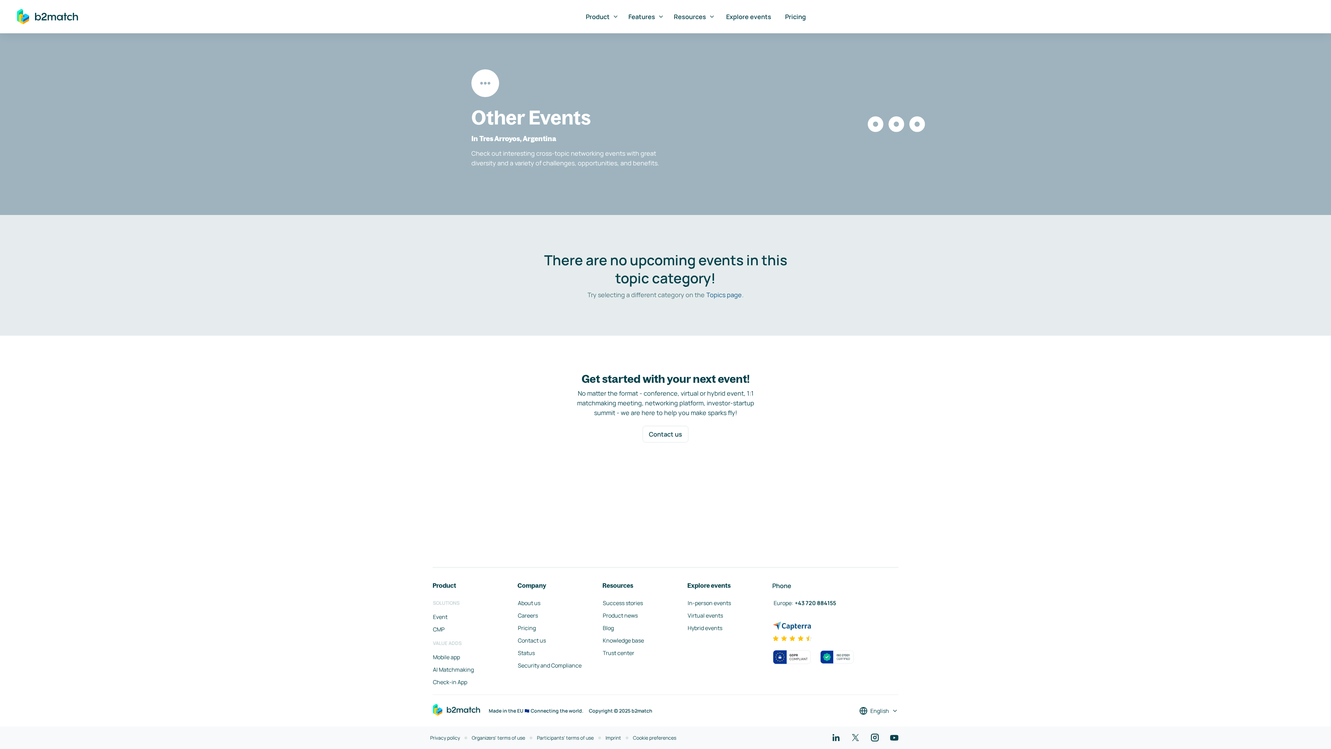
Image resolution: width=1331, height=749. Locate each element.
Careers (528, 615)
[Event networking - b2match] (47, 17)
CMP (439, 629)
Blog (608, 628)
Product (598, 16)
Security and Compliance (550, 665)
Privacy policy (445, 737)
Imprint (613, 737)
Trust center (618, 653)
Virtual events (705, 615)
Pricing (795, 16)
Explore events (748, 16)
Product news (620, 615)
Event (440, 617)
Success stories (623, 603)
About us (529, 603)
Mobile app (446, 657)
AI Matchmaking (453, 669)
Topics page (724, 295)
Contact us (665, 434)
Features (641, 16)
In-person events (709, 603)
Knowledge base (623, 640)
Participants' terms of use (565, 737)
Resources (690, 16)
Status (526, 653)
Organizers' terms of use (498, 737)
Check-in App (450, 682)
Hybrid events (705, 628)
